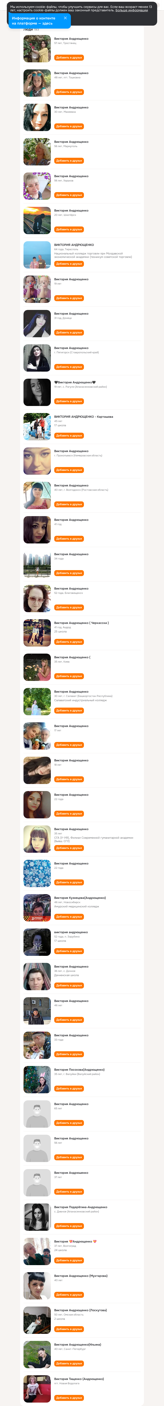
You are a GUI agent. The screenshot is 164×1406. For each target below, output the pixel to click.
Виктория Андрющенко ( (72, 657)
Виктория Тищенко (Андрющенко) (79, 1379)
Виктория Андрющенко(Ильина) (77, 1344)
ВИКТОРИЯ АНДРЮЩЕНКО (74, 245)
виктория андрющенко (71, 932)
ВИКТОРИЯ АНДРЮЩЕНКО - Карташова (83, 417)
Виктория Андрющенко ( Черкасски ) (81, 623)
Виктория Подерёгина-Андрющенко (80, 1207)
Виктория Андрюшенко (71, 1173)
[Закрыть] (65, 18)
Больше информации (132, 10)
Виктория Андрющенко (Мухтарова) (81, 1276)
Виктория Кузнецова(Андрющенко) (80, 898)
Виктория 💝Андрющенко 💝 (75, 1241)
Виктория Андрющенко (71, 39)
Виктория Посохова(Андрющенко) (79, 1070)
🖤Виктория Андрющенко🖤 (75, 382)
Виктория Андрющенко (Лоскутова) (80, 1310)
